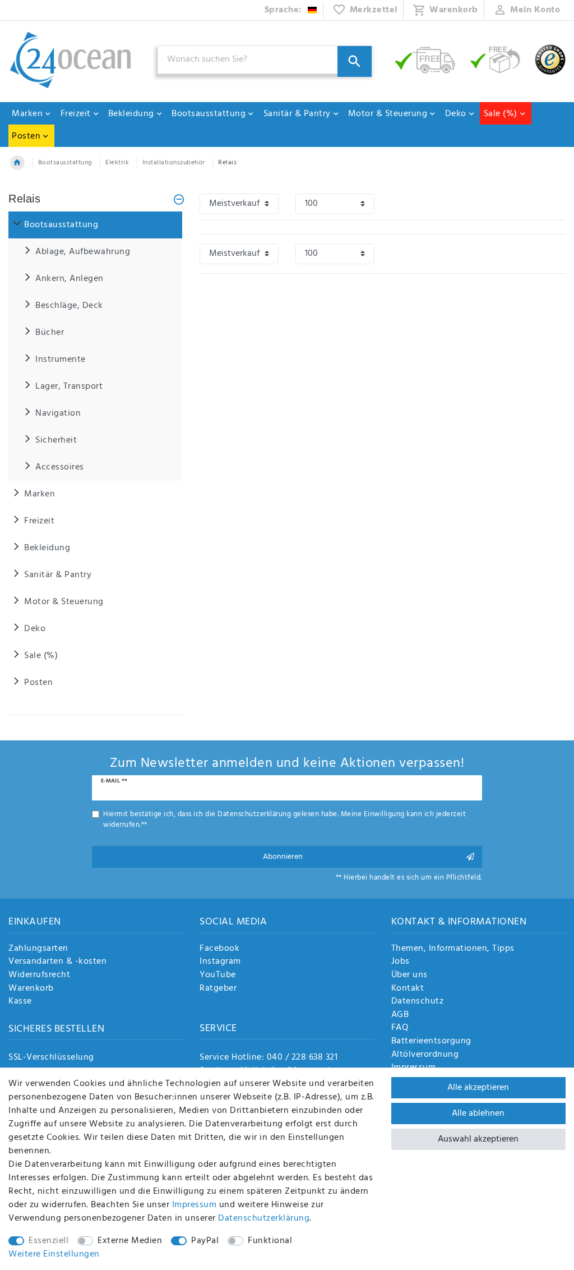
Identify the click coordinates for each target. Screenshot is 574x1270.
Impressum (194, 1205)
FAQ (400, 1028)
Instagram (220, 962)
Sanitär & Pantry (297, 114)
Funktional (270, 1241)
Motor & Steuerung (388, 114)
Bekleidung (131, 114)
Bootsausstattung (209, 114)
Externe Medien (130, 1241)
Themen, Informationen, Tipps (453, 949)
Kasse (20, 1002)
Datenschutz (417, 1002)
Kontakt (407, 989)
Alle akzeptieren (478, 1087)
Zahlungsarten (38, 949)
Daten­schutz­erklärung (263, 1218)
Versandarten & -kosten (57, 962)
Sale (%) (500, 114)
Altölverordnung (425, 1055)
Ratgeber (218, 989)
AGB (400, 1015)
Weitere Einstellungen (54, 1254)
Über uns (409, 975)
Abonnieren (283, 856)
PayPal (205, 1241)
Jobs (400, 962)
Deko (455, 114)
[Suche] (354, 61)
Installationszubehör (173, 162)
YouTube (218, 975)
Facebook (219, 949)
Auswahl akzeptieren (478, 1139)
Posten (26, 136)
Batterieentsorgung (431, 1042)
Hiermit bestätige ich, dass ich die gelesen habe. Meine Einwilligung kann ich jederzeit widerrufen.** (284, 819)
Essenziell (48, 1241)
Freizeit (76, 114)
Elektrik (117, 162)
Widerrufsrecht (39, 975)
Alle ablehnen (478, 1113)
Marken (27, 114)
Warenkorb (31, 989)
